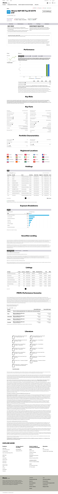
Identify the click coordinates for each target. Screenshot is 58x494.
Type (8, 213)
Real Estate (4, 462)
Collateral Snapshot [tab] (18, 250)
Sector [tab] (9, 209)
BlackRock (4, 0)
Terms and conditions (46, 479)
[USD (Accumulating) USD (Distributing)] (11, 15)
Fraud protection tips (33, 479)
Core (3, 466)
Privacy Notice (45, 481)
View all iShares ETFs (6, 449)
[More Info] (35, 19)
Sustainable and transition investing (33, 456)
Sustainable (5, 469)
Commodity (4, 458)
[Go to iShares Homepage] (6, 2)
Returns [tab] (20, 53)
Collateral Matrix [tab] (25, 250)
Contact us (31, 484)
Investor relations (32, 486)
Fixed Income (5, 459)
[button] (52, 2)
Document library (46, 449)
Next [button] (26, 288)
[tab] (12, 58)
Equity (4, 456)
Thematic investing (32, 452)
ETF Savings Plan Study (33, 465)
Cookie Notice (45, 484)
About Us (31, 481)
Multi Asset (4, 461)
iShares (8, 0)
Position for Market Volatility (34, 461)
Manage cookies (46, 486)
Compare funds (5, 451)
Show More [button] (49, 198)
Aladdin (11, 0)
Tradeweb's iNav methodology (48, 451)
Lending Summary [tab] (10, 250)
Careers (30, 488)
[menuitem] (4, 4)
